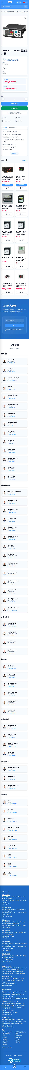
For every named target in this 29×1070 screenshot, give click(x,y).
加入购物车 (15, 104)
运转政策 (18, 1041)
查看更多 (24, 160)
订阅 (14, 325)
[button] (14, 31)
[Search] (25, 6)
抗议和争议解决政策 (21, 1032)
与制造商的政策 (6, 1033)
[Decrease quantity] (3, 99)
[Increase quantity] (26, 99)
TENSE (4, 60)
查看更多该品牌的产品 (12, 60)
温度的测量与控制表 (9, 11)
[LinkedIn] (11, 1047)
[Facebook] (2, 1047)
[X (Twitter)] (8, 1047)
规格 (6, 127)
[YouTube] (5, 1047)
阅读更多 (14, 153)
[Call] (14, 1067)
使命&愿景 (5, 1041)
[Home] (1, 11)
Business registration (8, 1032)
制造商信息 (14, 127)
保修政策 (5, 1042)
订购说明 (18, 1039)
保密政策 (5, 1044)
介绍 (4, 1035)
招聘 (17, 1033)
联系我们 (18, 1037)
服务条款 (17, 329)
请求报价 (15, 108)
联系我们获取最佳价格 (15, 113)
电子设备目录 (19, 1035)
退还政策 (18, 1042)
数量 (2, 96)
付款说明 (5, 1037)
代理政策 (5, 1039)
